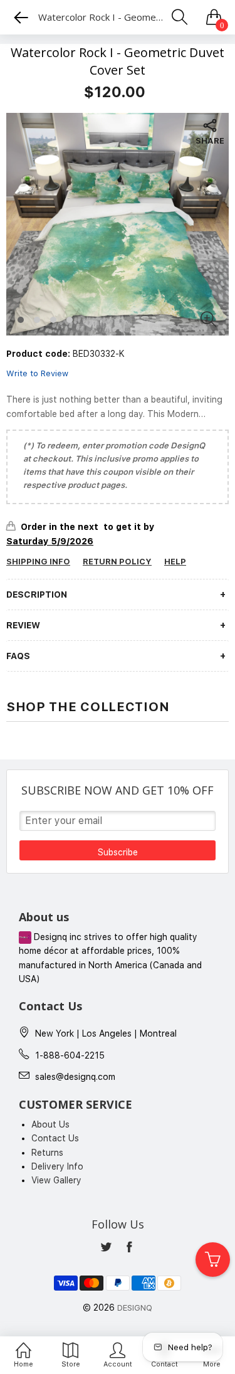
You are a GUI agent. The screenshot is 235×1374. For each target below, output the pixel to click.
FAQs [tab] (18, 656)
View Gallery (56, 1180)
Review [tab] (23, 625)
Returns (47, 1153)
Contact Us (55, 1138)
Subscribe (118, 852)
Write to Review (37, 373)
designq (134, 1308)
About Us (50, 1124)
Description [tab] (36, 594)
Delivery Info (57, 1166)
